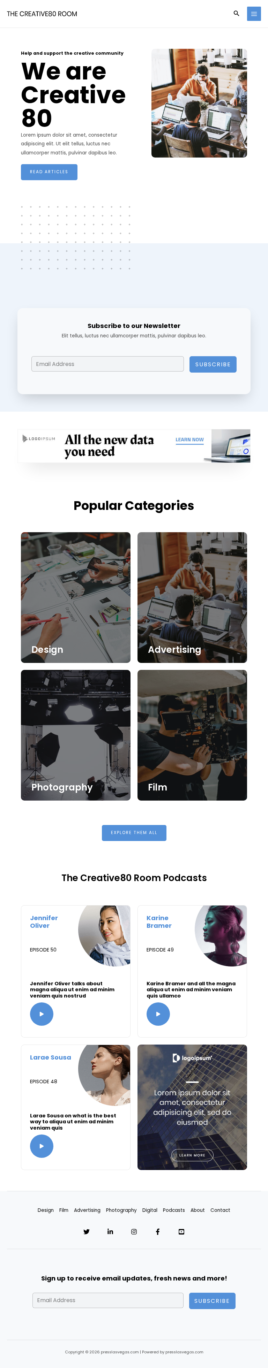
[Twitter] (86, 1232)
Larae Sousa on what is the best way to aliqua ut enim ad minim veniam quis (73, 1121)
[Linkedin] (110, 1232)
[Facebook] (158, 1232)
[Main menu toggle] (254, 14)
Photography (62, 787)
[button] (236, 14)
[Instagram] (134, 1232)
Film (157, 787)
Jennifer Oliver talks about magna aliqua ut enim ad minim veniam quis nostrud (72, 989)
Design (47, 649)
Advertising (174, 649)
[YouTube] (181, 1232)
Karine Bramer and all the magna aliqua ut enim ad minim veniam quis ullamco (191, 989)
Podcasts (174, 1210)
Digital (149, 1210)
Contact (220, 1210)
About (198, 1210)
